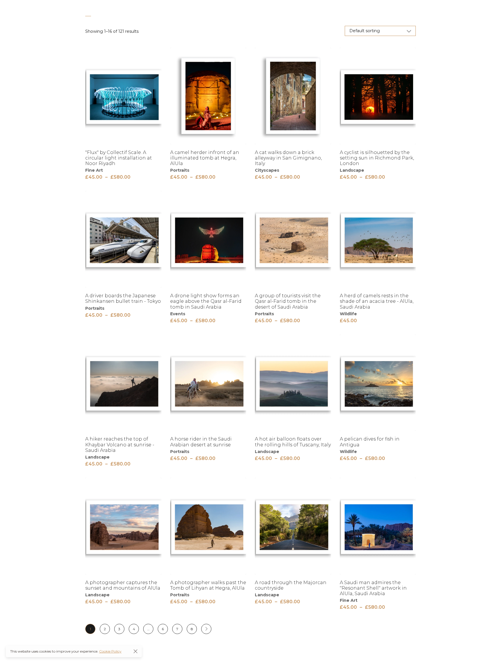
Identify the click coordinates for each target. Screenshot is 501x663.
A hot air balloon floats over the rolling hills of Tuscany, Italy (293, 441)
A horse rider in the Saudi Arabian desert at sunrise (201, 441)
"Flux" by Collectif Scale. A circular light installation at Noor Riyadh (118, 158)
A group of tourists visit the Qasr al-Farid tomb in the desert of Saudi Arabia (288, 301)
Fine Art (94, 170)
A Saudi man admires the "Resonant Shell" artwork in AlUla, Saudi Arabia (373, 588)
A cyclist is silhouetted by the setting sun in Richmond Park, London (377, 158)
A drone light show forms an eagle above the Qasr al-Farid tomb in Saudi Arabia (206, 301)
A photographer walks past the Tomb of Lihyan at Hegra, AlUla (208, 585)
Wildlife (348, 313)
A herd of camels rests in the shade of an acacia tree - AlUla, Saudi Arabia (376, 301)
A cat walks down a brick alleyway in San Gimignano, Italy (288, 158)
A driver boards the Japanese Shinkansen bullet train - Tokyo (123, 298)
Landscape (352, 170)
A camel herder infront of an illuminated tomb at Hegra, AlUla (204, 158)
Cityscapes (267, 170)
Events (177, 313)
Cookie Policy (110, 651)
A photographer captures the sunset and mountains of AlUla (122, 585)
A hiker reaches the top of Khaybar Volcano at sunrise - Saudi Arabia (119, 444)
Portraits (179, 170)
